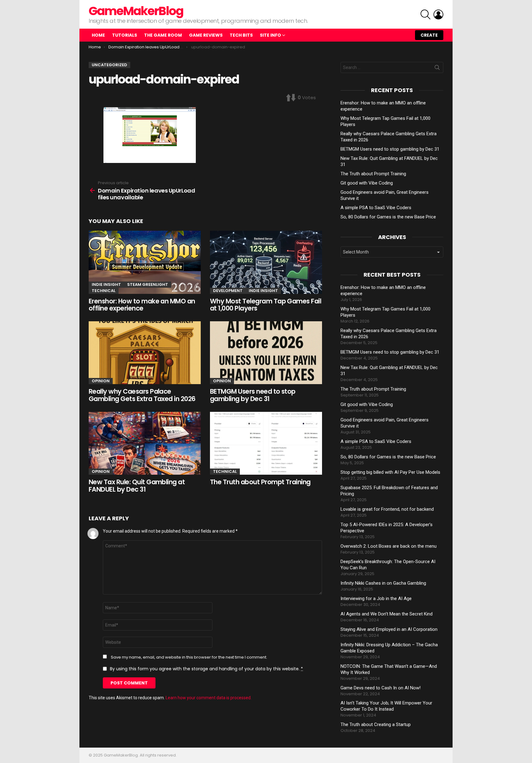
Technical (103, 291)
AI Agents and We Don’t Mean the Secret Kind (387, 614)
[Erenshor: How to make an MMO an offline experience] (145, 262)
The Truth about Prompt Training (260, 481)
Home (98, 35)
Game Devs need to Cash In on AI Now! (381, 688)
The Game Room (163, 35)
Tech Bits (241, 35)
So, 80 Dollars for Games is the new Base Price (388, 217)
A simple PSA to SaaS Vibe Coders (376, 207)
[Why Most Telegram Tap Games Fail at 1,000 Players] (266, 262)
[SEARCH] (425, 14)
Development (228, 291)
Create (429, 35)
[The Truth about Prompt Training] (266, 443)
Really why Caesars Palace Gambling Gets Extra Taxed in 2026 (142, 395)
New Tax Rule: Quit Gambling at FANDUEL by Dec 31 (137, 485)
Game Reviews (206, 35)
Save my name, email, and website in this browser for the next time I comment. (189, 657)
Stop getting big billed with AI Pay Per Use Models (390, 472)
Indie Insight (106, 284)
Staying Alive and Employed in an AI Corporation (389, 629)
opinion (101, 381)
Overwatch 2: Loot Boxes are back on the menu (389, 546)
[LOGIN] (438, 14)
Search (437, 68)
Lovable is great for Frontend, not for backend (387, 509)
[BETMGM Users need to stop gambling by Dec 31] (266, 352)
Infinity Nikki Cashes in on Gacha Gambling (383, 583)
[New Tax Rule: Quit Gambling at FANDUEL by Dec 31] (145, 443)
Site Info (270, 35)
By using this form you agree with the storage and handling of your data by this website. (206, 668)
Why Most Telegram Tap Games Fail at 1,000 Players (265, 305)
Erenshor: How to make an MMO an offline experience (142, 305)
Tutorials (124, 35)
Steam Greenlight (147, 284)
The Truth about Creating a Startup (376, 724)
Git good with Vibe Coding (367, 183)
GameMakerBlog (136, 10)
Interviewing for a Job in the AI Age (376, 598)
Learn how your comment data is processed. (209, 697)
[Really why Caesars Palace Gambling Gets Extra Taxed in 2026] (145, 352)
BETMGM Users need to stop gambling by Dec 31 (253, 395)
